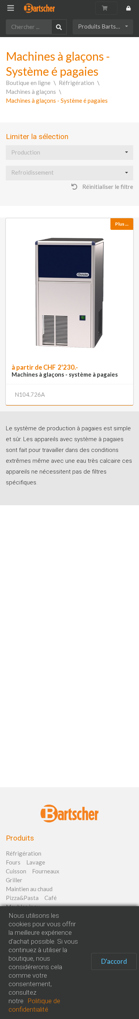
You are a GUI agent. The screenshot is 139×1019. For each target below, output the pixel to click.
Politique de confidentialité (34, 1005)
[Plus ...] (69, 288)
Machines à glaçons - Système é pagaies (57, 100)
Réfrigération (76, 82)
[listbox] (103, 26)
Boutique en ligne (28, 82)
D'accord (114, 961)
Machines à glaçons (31, 91)
